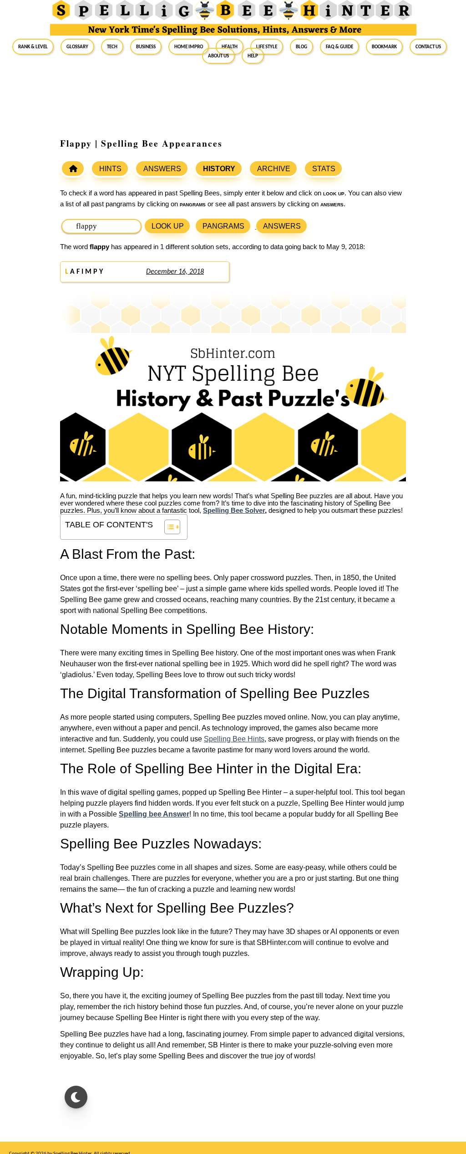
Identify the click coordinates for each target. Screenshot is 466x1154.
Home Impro (188, 46)
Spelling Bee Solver (234, 510)
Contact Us (428, 46)
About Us (218, 55)
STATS (323, 169)
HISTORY (219, 169)
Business (146, 46)
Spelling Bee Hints (234, 739)
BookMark (384, 46)
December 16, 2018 (175, 272)
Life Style (266, 46)
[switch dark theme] (76, 1097)
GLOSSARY (77, 46)
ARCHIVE (273, 169)
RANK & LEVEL (33, 46)
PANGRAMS (223, 226)
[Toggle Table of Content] (167, 527)
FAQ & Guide (339, 46)
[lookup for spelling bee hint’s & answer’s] (73, 168)
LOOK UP (168, 226)
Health (230, 46)
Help (253, 55)
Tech (112, 46)
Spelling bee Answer (154, 814)
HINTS (110, 169)
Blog (301, 46)
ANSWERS (162, 169)
